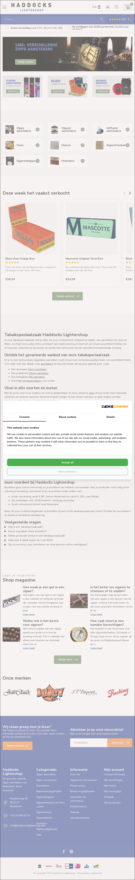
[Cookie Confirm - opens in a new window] (115, 407)
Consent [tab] (24, 416)
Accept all (67, 462)
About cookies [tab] (67, 416)
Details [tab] (111, 416)
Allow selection (67, 471)
